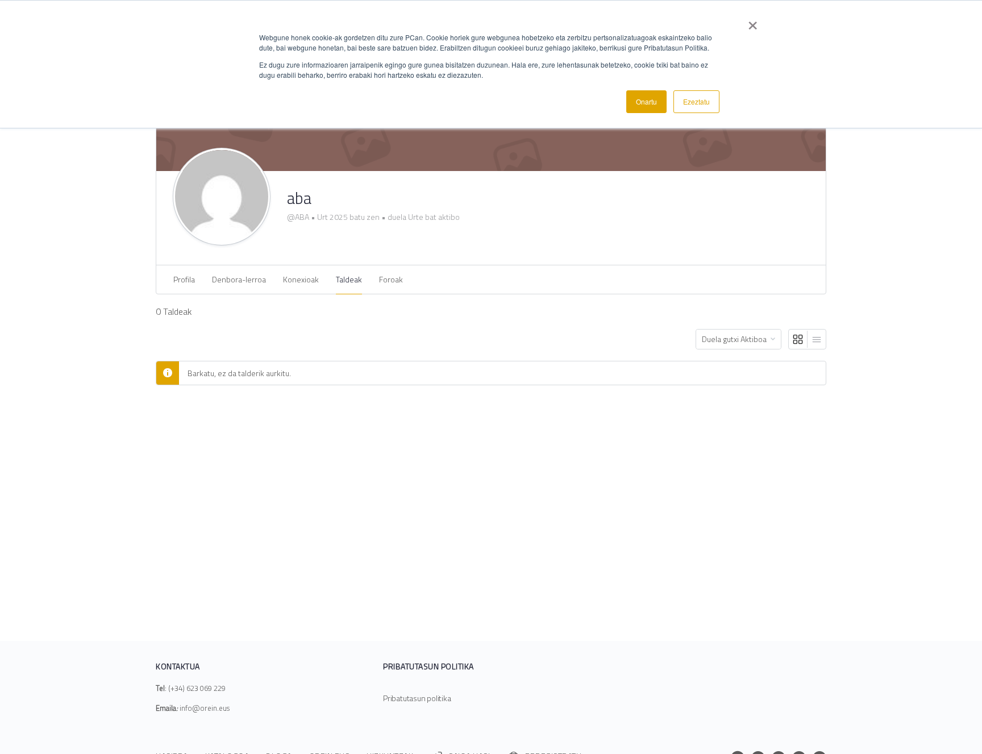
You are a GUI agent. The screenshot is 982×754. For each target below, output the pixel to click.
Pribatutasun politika (417, 698)
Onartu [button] (646, 101)
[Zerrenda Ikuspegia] (817, 339)
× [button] (752, 21)
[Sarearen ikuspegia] (798, 339)
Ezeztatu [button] (696, 101)
